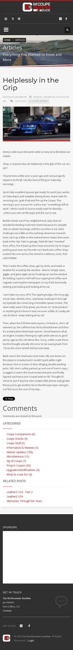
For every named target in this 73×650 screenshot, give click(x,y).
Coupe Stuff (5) (16, 443)
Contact (7, 610)
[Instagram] (60, 19)
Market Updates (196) (20, 452)
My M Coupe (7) (16, 461)
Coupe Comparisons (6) (21, 434)
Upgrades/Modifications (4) (23, 470)
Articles (20, 40)
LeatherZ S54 (15, 496)
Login (31, 640)
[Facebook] (66, 19)
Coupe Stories (40, 101)
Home (7, 40)
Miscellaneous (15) (18, 456)
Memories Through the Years (24, 501)
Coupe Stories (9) (17, 438)
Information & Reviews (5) (22, 447)
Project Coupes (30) (19, 465)
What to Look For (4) (19, 474)
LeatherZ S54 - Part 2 (20, 492)
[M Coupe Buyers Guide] (36, 6)
